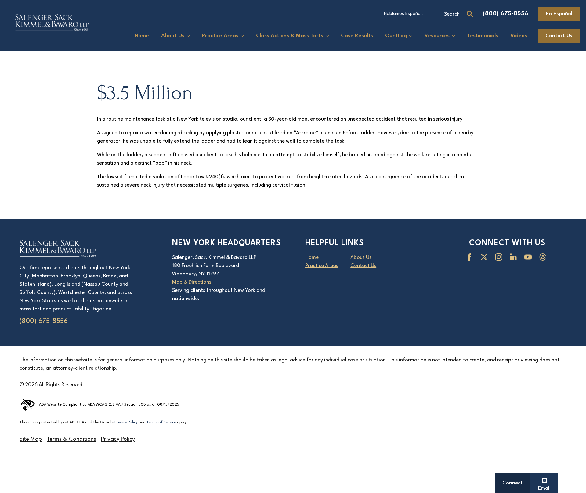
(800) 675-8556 (505, 14)
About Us (172, 35)
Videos (518, 35)
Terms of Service (161, 422)
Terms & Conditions (71, 439)
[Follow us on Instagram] (500, 257)
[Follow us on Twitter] (485, 257)
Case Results (357, 35)
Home (142, 35)
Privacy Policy (126, 422)
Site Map (31, 439)
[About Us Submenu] (190, 36)
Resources (437, 35)
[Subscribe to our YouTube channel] (529, 257)
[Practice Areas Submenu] (244, 36)
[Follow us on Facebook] (471, 257)
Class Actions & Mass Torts (289, 35)
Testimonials (482, 35)
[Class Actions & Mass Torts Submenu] (329, 36)
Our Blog (396, 35)
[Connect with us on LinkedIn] (514, 257)
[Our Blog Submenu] (412, 36)
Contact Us (363, 265)
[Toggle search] (470, 14)
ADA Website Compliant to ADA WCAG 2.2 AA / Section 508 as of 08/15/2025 (109, 405)
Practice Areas (220, 35)
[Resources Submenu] (455, 36)
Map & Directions (191, 282)
